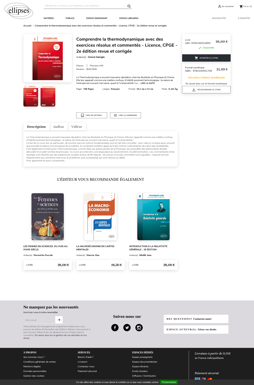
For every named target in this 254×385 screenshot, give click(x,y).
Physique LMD (96, 65)
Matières (49, 18)
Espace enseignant (96, 18)
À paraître (244, 18)
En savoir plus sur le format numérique (206, 83)
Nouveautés (219, 18)
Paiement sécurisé (87, 371)
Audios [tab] (58, 127)
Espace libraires (128, 18)
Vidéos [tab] (76, 127)
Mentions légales (32, 366)
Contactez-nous (86, 366)
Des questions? (189, 318)
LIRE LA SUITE (148, 83)
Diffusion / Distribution (144, 376)
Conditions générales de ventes (39, 361)
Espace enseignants (142, 357)
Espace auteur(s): (191, 329)
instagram (139, 327)
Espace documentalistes (144, 361)
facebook (115, 327)
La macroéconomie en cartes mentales (95, 248)
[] (129, 6)
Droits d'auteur (140, 371)
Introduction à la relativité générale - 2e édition (148, 248)
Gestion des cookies (33, 376)
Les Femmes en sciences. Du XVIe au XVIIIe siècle (45, 248)
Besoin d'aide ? (85, 357)
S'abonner (59, 320)
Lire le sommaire (128, 115)
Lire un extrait (94, 115)
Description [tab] (36, 127)
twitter (127, 327)
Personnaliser (169, 382)
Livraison (82, 361)
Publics (70, 18)
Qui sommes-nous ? (33, 357)
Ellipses (79, 65)
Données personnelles (34, 371)
